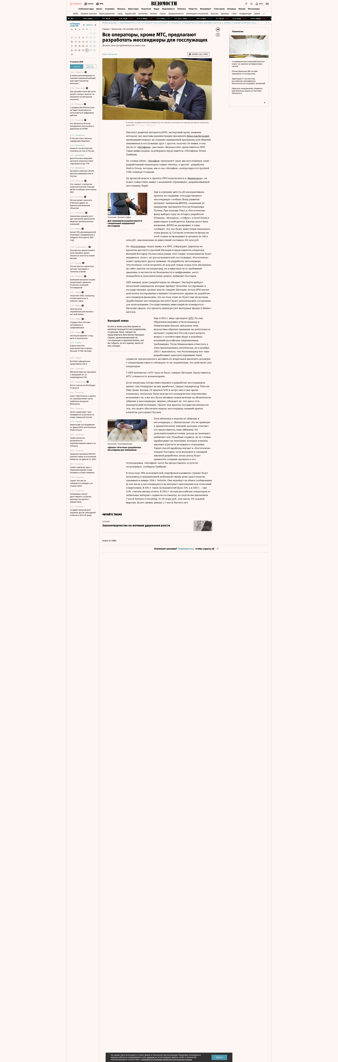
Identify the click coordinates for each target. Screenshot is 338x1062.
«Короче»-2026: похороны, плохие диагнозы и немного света (82, 298)
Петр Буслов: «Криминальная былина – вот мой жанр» (82, 311)
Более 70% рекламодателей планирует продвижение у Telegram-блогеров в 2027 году (83, 236)
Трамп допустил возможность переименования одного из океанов (83, 442)
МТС (191, 318)
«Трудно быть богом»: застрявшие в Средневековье (80, 325)
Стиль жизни (219, 9)
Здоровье (225, 14)
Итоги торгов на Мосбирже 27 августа (82, 386)
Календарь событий (75, 25)
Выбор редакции (109, 23)
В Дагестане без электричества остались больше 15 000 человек (81, 348)
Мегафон (154, 160)
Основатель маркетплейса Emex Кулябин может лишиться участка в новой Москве (82, 254)
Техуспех (214, 14)
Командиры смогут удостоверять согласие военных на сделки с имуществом (80, 498)
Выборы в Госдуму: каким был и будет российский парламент (251, 23)
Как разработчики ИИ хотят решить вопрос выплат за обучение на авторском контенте (83, 95)
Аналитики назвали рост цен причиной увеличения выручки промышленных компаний (82, 220)
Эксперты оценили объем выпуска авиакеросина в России (82, 173)
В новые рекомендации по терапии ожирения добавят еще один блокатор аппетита (83, 79)
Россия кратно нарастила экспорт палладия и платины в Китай (82, 269)
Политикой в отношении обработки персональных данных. (166, 1059)
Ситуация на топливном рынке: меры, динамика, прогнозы (196, 23)
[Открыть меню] (267, 3)
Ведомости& (130, 14)
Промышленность (176, 14)
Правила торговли (89, 14)
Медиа (156, 9)
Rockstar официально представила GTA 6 (80, 362)
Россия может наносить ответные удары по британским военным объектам (81, 204)
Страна (163, 14)
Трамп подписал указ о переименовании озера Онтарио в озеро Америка (82, 470)
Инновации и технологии (197, 14)
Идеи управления (107, 14)
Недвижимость (168, 9)
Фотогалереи (254, 9)
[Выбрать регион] (246, 4)
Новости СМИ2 (109, 540)
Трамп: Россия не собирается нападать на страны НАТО (81, 483)
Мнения (242, 9)
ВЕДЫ (75, 14)
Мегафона (144, 147)
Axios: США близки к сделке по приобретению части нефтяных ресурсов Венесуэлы (83, 400)
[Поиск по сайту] (251, 4)
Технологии (146, 9)
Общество (193, 9)
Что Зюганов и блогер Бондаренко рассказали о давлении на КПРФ (82, 126)
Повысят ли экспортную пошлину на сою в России (82, 149)
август (89, 25)
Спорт (234, 14)
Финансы (121, 9)
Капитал (153, 14)
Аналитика (142, 14)
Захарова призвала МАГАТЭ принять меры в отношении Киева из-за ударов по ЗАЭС (83, 456)
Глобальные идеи (86, 9)
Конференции (245, 14)
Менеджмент (205, 9)
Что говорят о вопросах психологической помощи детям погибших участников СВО (83, 188)
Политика (181, 9)
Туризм (257, 14)
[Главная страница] (164, 3)
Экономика (110, 9)
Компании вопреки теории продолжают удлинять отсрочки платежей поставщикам (82, 283)
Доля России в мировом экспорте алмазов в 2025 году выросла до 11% (81, 161)
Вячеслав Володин (197, 136)
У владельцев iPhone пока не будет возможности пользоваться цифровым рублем (82, 111)
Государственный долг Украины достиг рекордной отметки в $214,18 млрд (83, 512)
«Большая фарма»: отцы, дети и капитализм (82, 336)
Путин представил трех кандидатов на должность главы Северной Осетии (82, 414)
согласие (150, 1057)
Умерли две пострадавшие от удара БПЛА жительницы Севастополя (83, 427)
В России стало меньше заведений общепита (81, 139)
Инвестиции (133, 9)
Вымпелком (195, 178)
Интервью (231, 9)
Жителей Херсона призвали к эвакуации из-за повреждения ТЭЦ (83, 374)
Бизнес (99, 9)
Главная (106, 29)
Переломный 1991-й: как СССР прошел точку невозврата (143, 23)
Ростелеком (138, 246)
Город (119, 14)
